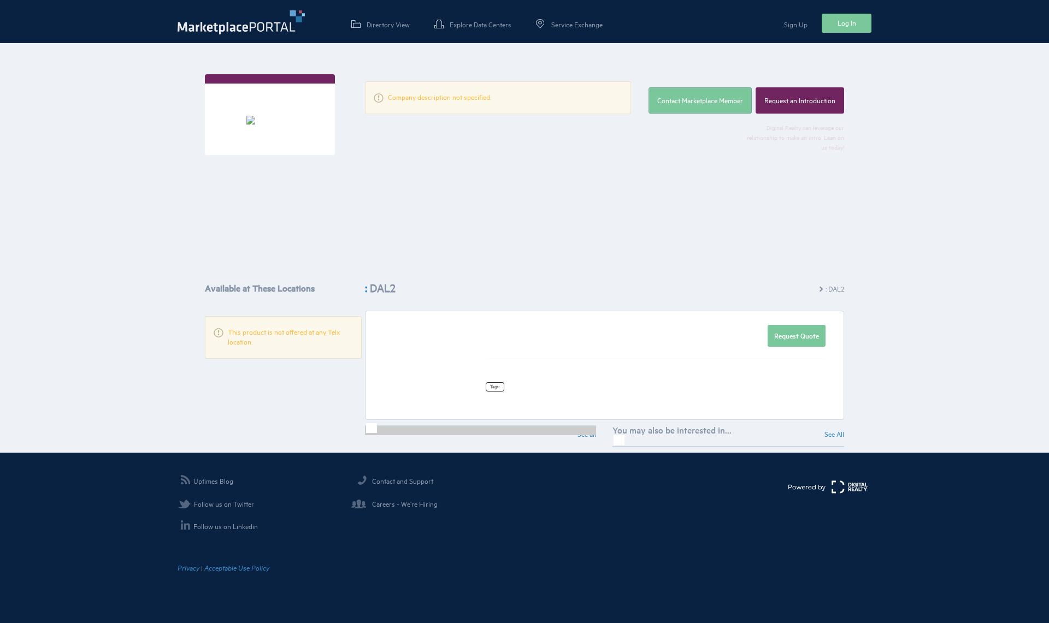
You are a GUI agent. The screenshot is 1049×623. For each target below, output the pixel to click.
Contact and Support (402, 481)
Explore (480, 24)
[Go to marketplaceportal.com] (241, 22)
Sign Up (796, 24)
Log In (847, 23)
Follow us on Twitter (224, 504)
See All (834, 434)
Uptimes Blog (213, 481)
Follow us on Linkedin (225, 526)
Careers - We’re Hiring (405, 504)
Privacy (188, 567)
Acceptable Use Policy (236, 567)
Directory (388, 24)
